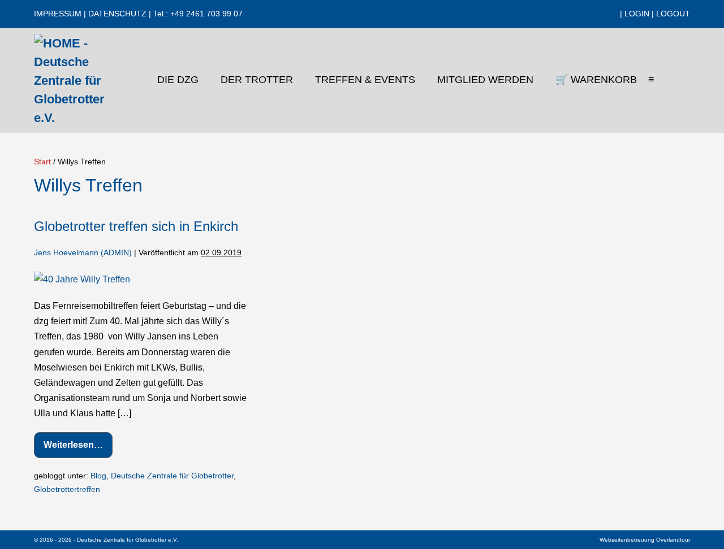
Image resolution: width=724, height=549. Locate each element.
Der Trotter (258, 79)
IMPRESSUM (57, 13)
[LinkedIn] (603, 14)
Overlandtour (673, 540)
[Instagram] (594, 14)
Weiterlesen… (78, 449)
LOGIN (636, 13)
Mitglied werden (486, 79)
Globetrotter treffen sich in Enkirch (136, 226)
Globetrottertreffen (67, 489)
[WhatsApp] (613, 14)
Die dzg (179, 79)
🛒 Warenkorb (596, 79)
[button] (680, 81)
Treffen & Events (366, 79)
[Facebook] (574, 14)
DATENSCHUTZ (117, 13)
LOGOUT (673, 13)
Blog (98, 475)
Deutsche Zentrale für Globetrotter (172, 475)
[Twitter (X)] (584, 14)
